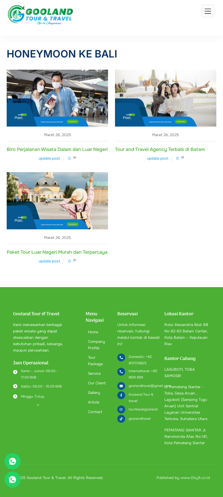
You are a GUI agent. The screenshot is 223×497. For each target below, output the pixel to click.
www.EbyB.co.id (195, 477)
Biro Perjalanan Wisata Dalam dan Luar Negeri (57, 149)
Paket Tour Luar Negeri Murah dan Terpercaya (57, 252)
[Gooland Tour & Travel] (40, 24)
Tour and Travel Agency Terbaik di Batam (160, 149)
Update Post (49, 158)
